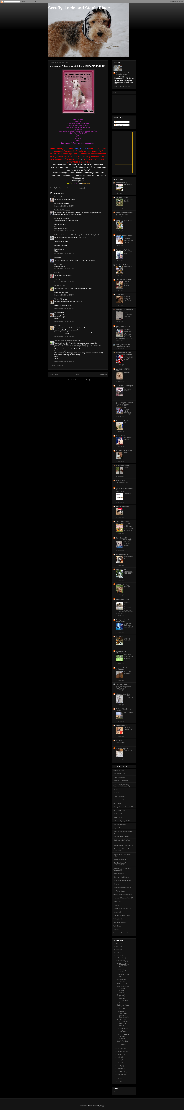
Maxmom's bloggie (120, 859)
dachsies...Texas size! (121, 780)
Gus (55, 273)
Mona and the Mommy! (121, 877)
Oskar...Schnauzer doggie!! (123, 894)
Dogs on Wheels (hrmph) (126, 283)
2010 (118, 952)
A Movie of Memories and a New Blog (128, 656)
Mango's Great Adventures (121, 652)
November (121, 961)
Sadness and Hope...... (121, 980)
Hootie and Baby (119, 814)
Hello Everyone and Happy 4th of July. (128, 358)
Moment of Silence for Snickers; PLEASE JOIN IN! (122, 998)
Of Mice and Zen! (123, 984)
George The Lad (121, 584)
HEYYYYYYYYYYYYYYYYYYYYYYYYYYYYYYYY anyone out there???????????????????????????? (124, 608)
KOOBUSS (119, 636)
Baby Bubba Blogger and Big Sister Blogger (124, 539)
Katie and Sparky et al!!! (122, 821)
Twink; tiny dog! (119, 919)
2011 (117, 949)
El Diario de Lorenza (123, 465)
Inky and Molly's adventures (122, 668)
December (121, 958)
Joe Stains (119, 740)
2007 (118, 1081)
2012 (118, 946)
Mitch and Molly (121, 183)
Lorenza (57, 312)
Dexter (116, 789)
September (122, 1051)
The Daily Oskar (121, 684)
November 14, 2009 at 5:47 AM (64, 269)
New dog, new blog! (122, 214)
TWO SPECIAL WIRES (123, 280)
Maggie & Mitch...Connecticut (123, 845)
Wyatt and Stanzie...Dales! (122, 933)
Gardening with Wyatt (124, 220)
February (121, 1071)
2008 (118, 1078)
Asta (55, 325)
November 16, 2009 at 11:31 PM (64, 361)
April (119, 1066)
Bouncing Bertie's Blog (124, 212)
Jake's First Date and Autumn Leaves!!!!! (123, 1043)
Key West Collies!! (120, 824)
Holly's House (121, 569)
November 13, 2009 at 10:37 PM (64, 231)
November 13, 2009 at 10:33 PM (64, 206)
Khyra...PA (117, 828)
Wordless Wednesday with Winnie (127, 298)
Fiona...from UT (119, 800)
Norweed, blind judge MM (122, 887)
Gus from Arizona (119, 810)
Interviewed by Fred (122, 482)
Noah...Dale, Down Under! (122, 880)
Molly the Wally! (119, 873)
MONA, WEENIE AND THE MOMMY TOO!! (123, 345)
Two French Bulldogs (123, 265)
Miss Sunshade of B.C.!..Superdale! (120, 864)
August (120, 1054)
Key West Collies (122, 197)
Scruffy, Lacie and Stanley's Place (122, 73)
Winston (116, 929)
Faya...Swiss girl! (119, 796)
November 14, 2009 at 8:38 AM (64, 282)
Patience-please (59, 197)
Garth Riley (117, 803)
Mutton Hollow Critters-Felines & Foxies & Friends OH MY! (124, 404)
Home (78, 374)
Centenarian (127, 493)
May (119, 1063)
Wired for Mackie (122, 748)
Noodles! (116, 884)
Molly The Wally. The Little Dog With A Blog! (124, 353)
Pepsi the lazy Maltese (124, 451)
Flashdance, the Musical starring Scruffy (128, 625)
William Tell (58, 299)
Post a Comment (57, 365)
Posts (118, 122)
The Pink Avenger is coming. (127, 543)
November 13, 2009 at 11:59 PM (64, 253)
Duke (56, 257)
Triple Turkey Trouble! (121, 970)
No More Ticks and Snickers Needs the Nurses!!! (122, 1022)
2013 (118, 944)
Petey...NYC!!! (118, 901)
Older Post (103, 374)
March (120, 1069)
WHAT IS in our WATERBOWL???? (123, 965)
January (121, 1074)
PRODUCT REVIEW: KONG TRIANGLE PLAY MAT (127, 411)
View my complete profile (122, 86)
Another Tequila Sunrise (124, 235)
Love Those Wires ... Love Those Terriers (123, 522)
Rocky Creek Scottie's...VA (122, 908)
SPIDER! (127, 372)
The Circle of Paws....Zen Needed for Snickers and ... (123, 1014)
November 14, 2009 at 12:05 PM (64, 308)
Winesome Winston (123, 421)
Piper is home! (128, 750)
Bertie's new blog (119, 777)
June (119, 1060)
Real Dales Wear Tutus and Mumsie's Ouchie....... (123, 989)
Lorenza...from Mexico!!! (122, 837)
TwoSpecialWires (60, 210)
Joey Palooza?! (120, 742)
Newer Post (54, 374)
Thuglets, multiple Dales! (122, 915)
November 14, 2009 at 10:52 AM (64, 295)
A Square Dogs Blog (123, 694)
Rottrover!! (117, 912)
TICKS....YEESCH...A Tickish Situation (123, 1036)
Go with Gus (120, 480)
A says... (126, 452)
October (121, 1048)
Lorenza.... (127, 467)
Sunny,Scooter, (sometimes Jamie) (65, 340)
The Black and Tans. (61, 286)
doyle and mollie (122, 554)
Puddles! (116, 905)
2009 (118, 955)
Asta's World (120, 436)
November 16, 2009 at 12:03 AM (64, 336)
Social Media (128, 266)
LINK (81, 159)
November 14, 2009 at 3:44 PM (64, 321)
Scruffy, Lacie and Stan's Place (79, 8)
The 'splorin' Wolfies (123, 250)
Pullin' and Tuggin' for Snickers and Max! (123, 1007)
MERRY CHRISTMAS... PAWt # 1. (128, 314)
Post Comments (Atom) (82, 380)
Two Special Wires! (120, 922)
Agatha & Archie (119, 770)
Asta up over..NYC (120, 773)
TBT (125, 422)
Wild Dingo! (117, 926)
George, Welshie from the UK (123, 807)
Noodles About (121, 725)
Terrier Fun (120, 294)
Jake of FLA (118, 817)
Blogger (102, 1106)
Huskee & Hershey (122, 506)
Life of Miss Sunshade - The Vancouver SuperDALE (124, 489)
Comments (120, 125)
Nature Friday (128, 184)
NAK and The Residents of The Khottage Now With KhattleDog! (75, 235)
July (119, 1057)
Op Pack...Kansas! (120, 891)
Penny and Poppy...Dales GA (123, 898)
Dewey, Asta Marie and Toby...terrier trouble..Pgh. (122, 785)
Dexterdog (117, 793)
